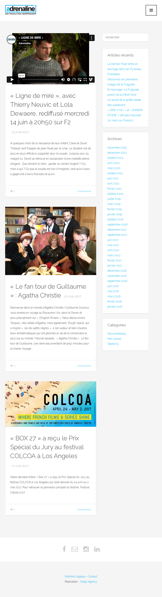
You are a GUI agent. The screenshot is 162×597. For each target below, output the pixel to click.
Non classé (114, 338)
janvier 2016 (114, 306)
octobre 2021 (115, 173)
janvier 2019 (114, 214)
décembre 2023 (117, 152)
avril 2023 (113, 163)
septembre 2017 (117, 234)
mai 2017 (113, 245)
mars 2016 (114, 296)
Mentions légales (75, 576)
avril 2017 (113, 250)
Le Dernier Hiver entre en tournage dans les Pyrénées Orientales (124, 69)
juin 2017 (112, 239)
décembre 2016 (117, 270)
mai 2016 (113, 291)
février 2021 (114, 188)
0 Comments (84, 191)
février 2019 (114, 209)
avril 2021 (113, 183)
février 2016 (114, 301)
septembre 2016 (117, 281)
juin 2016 (113, 286)
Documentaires (116, 333)
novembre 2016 (117, 275)
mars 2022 (114, 168)
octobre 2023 (115, 157)
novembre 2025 (116, 147)
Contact (92, 576)
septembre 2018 (117, 224)
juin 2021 (112, 178)
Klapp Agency (88, 581)
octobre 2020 (115, 193)
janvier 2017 (114, 265)
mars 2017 (113, 255)
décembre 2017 (116, 229)
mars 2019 (113, 204)
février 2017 (114, 260)
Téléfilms (113, 343)
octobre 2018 (115, 219)
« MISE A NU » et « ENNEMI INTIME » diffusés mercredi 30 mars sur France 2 (125, 115)
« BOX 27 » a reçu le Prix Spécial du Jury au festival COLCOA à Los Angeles (47, 446)
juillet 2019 (114, 198)
